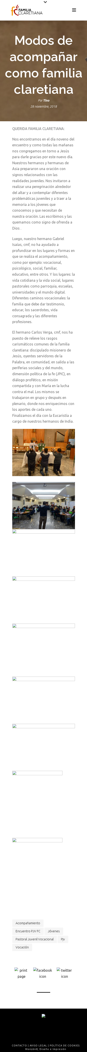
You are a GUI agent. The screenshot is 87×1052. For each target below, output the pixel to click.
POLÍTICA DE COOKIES (65, 1045)
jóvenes (54, 931)
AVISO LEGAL (38, 1045)
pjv (63, 939)
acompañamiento (28, 923)
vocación (22, 947)
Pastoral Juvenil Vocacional (35, 939)
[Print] (21, 973)
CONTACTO (19, 1045)
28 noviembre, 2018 (43, 106)
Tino (46, 100)
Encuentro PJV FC (28, 931)
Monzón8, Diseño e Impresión (45, 1049)
